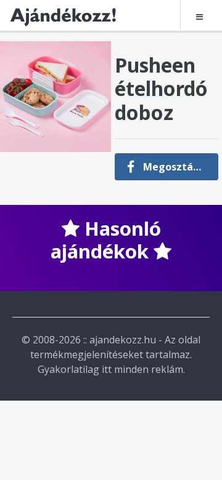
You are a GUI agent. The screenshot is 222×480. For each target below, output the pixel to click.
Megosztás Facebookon (179, 167)
